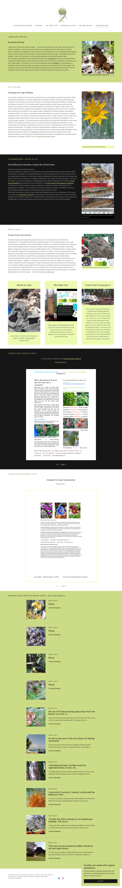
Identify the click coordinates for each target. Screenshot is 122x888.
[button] (63, 464)
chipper (56, 63)
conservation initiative (26, 195)
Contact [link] (39, 25)
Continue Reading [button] (54, 608)
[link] (61, 14)
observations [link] (102, 25)
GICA (56, 256)
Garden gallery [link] (68, 25)
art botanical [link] (86, 25)
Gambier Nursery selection (72, 359)
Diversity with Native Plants (46, 136)
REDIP (26, 260)
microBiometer (49, 272)
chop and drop (13, 120)
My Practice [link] (52, 25)
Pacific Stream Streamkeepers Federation (60, 183)
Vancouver (51, 59)
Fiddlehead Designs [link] (22, 25)
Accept (101, 881)
